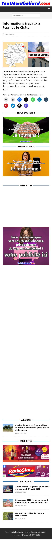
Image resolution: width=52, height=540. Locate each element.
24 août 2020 (10, 34)
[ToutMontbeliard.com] (26, 5)
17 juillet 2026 (22, 505)
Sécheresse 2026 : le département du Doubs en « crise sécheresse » (31, 501)
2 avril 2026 (21, 519)
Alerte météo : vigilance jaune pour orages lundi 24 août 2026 (32, 487)
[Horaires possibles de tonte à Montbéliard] (8, 516)
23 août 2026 (21, 492)
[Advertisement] (25, 208)
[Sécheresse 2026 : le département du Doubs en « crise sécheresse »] (8, 503)
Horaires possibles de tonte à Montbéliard (29, 514)
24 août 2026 (21, 433)
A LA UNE (26, 420)
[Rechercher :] (26, 15)
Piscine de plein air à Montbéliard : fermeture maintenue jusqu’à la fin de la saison (32, 427)
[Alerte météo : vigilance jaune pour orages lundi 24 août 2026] (8, 489)
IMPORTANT (26, 481)
